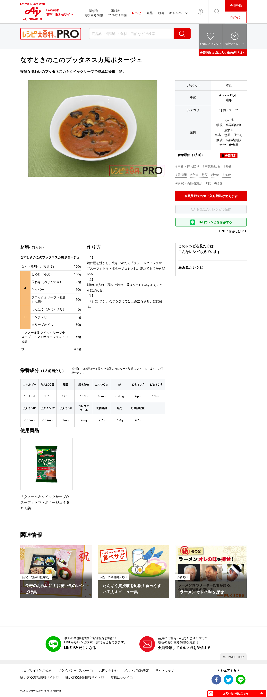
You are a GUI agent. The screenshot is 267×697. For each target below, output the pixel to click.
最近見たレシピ (234, 43)
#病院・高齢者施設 (188, 183)
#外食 (227, 166)
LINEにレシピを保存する (215, 222)
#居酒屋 (181, 175)
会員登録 (236, 5)
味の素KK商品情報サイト (38, 677)
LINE (240, 679)
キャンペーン (178, 13)
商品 (149, 13)
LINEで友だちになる (80, 648)
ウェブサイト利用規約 (36, 670)
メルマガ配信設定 (136, 670)
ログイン (236, 17)
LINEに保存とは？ (231, 231)
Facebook (216, 679)
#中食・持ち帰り (187, 166)
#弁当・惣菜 (199, 175)
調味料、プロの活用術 (117, 13)
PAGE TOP (236, 657)
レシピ (136, 13)
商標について (120, 677)
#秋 (208, 183)
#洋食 (226, 175)
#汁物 (215, 175)
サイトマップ (164, 670)
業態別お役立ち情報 (93, 13)
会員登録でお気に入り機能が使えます (222, 52)
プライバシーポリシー (73, 670)
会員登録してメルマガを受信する (184, 648)
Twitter (228, 679)
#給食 (218, 183)
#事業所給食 (211, 166)
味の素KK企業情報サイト (83, 677)
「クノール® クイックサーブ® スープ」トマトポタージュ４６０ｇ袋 (44, 337)
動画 (161, 13)
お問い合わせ (200, 11)
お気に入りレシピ (210, 43)
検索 (182, 33)
